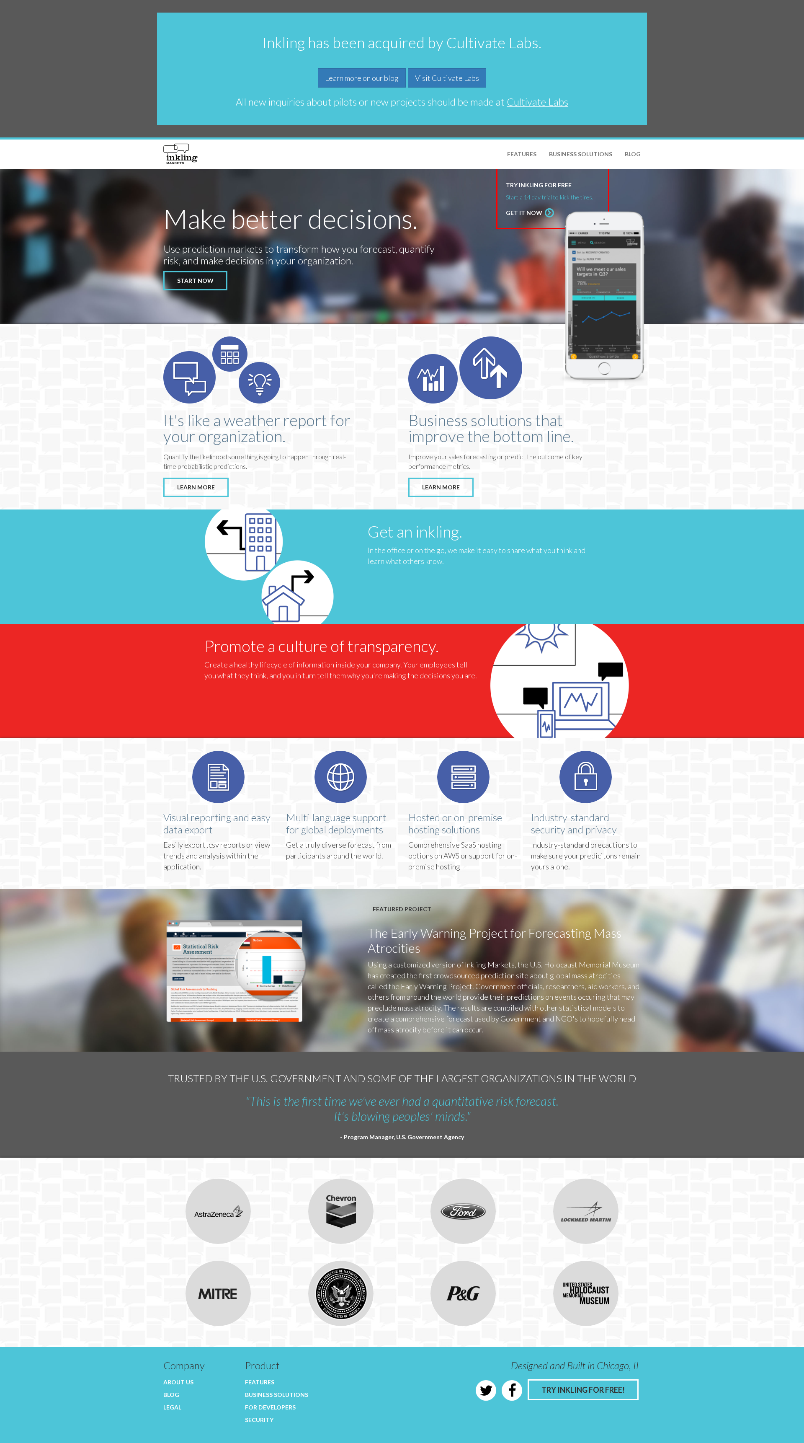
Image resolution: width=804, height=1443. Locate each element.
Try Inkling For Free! (583, 1389)
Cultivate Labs (537, 102)
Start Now (195, 280)
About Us (178, 1382)
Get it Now (525, 212)
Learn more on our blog (362, 78)
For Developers (270, 1407)
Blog (633, 154)
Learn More (196, 487)
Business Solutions (580, 154)
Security (259, 1419)
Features (521, 154)
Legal (172, 1407)
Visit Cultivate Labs (447, 78)
